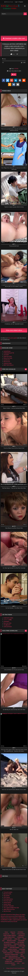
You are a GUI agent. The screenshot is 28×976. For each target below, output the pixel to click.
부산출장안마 (7, 624)
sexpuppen (6, 621)
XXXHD (16, 68)
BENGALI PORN (11, 940)
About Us (12, 932)
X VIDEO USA (21, 918)
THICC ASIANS (12, 918)
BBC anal (12, 919)
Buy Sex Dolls (7, 911)
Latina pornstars (8, 626)
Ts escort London (8, 892)
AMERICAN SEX (7, 939)
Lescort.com (7, 360)
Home (6, 932)
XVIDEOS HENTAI (10, 963)
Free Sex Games (8, 900)
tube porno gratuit (12, 338)
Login (16, 1)
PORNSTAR (20, 937)
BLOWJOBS (21, 942)
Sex (14, 74)
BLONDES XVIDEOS (9, 942)
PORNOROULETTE (9, 353)
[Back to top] (23, 971)
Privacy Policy (21, 933)
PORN (23, 951)
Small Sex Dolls (8, 356)
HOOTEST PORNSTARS (11, 954)
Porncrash (7, 921)
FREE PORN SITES (9, 937)
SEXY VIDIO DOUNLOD (11, 956)
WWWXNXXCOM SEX (14, 958)
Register (21, 1)
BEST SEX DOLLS (8, 365)
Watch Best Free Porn (9, 909)
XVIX (6, 918)
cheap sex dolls (8, 363)
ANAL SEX (17, 939)
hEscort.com (7, 361)
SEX (22, 954)
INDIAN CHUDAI (12, 949)
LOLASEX (6, 354)
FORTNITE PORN (8, 618)
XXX (18, 963)
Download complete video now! (15, 38)
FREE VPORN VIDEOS (9, 935)
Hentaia (23, 968)
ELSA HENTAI (7, 944)
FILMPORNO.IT (5, 919)
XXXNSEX (20, 932)
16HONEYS (21, 935)
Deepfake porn (19, 919)
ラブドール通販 (8, 619)
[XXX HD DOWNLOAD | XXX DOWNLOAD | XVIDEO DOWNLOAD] (11, 7)
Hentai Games (7, 902)
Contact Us (6, 933)
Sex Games (7, 895)
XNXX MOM (18, 916)
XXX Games (7, 897)
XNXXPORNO (18, 961)
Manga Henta (9, 968)
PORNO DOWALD (20, 952)
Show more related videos (14, 330)
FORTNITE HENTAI (19, 944)
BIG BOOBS (21, 940)
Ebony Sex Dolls (8, 358)
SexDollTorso (7, 351)
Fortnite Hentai (16, 968)
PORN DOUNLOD (8, 952)
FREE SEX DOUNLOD (10, 946)
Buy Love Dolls (7, 623)
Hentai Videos (7, 904)
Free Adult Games (8, 899)
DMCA (13, 933)
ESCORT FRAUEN (9, 906)
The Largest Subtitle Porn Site (11, 907)
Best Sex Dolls (7, 893)
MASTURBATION (14, 951)
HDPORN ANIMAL (14, 947)
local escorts (14, 921)
